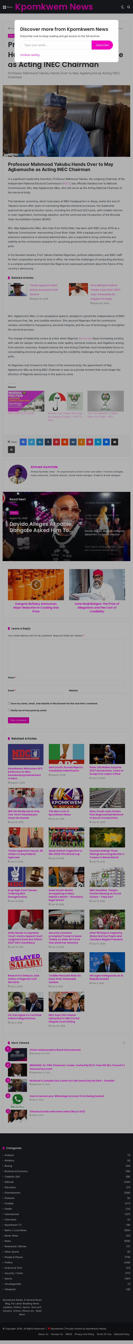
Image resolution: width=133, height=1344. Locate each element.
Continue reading (29, 54)
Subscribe (102, 45)
